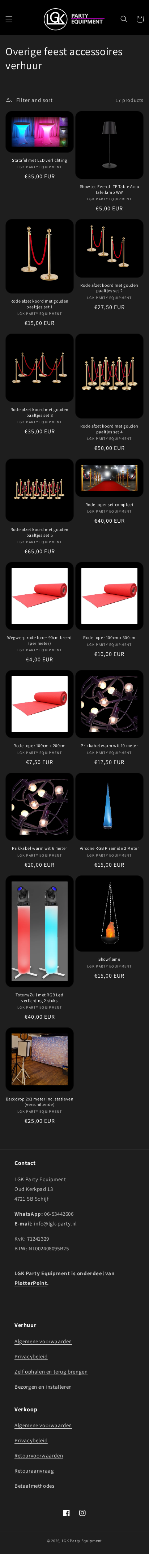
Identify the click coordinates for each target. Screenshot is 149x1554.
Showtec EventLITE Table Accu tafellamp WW (109, 189)
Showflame (109, 959)
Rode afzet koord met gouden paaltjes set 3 (39, 412)
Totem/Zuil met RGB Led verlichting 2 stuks (39, 997)
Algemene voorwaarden (43, 1341)
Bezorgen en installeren (43, 1386)
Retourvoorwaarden (38, 1455)
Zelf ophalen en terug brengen (51, 1371)
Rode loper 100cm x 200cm (39, 745)
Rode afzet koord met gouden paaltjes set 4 (109, 428)
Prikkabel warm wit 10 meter (109, 745)
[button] (9, 19)
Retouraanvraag (34, 1470)
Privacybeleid (31, 1356)
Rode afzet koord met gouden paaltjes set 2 (109, 288)
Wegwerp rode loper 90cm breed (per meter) (39, 640)
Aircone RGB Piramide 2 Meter (109, 848)
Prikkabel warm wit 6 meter (39, 848)
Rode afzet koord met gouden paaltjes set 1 (39, 303)
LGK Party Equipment (82, 1540)
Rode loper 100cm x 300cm (109, 637)
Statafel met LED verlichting (39, 160)
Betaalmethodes (34, 1485)
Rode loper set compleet (109, 504)
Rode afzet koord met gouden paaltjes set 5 (39, 532)
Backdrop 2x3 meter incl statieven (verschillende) (40, 1101)
